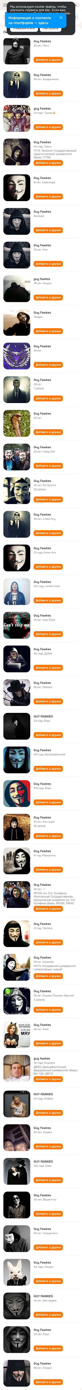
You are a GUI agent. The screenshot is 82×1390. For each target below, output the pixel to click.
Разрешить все (24, 28)
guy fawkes (42, 279)
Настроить (50, 28)
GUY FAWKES (43, 716)
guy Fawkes (42, 108)
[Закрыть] (61, 17)
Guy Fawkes (42, 41)
